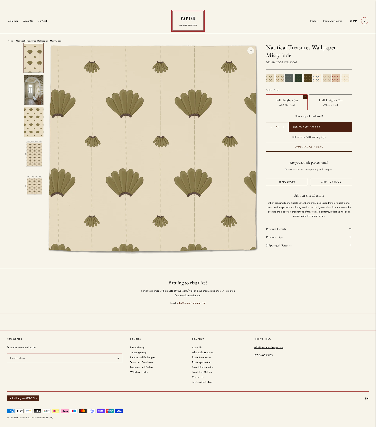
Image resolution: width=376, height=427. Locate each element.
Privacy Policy (137, 347)
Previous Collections (202, 382)
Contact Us (197, 377)
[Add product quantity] (271, 127)
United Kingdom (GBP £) (21, 398)
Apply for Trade (331, 181)
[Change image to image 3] (33, 122)
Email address (17, 353)
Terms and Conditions (141, 362)
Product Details (276, 228)
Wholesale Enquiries (203, 352)
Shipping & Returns (279, 245)
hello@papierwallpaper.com (191, 303)
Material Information (202, 367)
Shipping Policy (138, 352)
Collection (13, 21)
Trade (313, 21)
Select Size (272, 90)
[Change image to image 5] (33, 186)
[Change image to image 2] (33, 90)
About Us (28, 21)
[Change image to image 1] (33, 58)
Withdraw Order (139, 372)
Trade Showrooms (332, 21)
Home (10, 40)
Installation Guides (202, 372)
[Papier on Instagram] (366, 399)
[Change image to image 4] (33, 154)
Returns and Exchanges (142, 357)
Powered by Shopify (43, 417)
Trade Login (287, 181)
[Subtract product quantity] (283, 127)
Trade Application (201, 362)
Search (353, 20)
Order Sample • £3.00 (309, 146)
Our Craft (42, 21)
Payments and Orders (141, 367)
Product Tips (274, 237)
